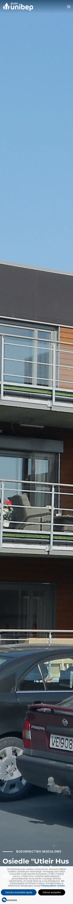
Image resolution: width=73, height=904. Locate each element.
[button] (68, 6)
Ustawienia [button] (11, 900)
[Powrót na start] (18, 6)
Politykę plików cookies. (53, 885)
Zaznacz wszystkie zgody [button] (18, 892)
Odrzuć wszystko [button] (52, 892)
